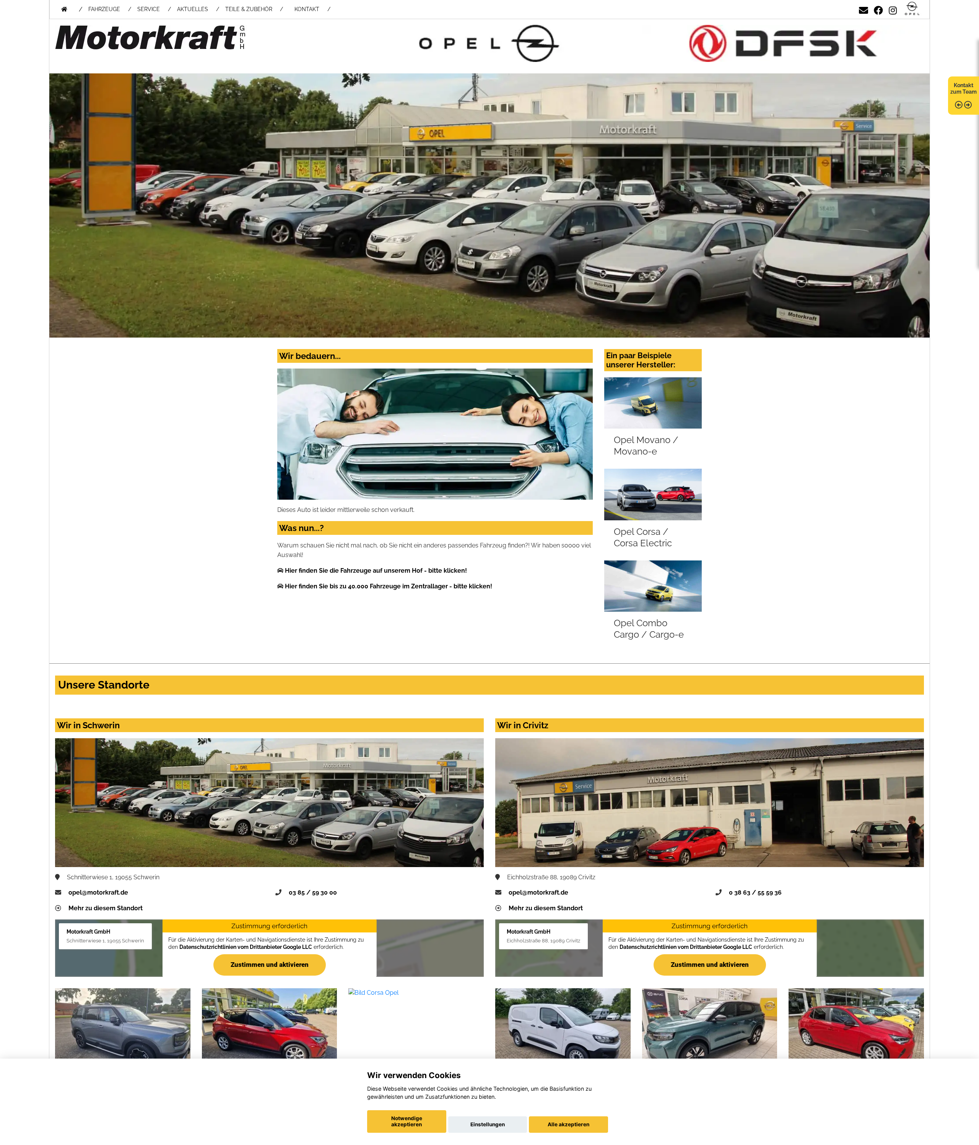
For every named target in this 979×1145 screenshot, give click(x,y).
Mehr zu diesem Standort (105, 908)
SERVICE (148, 9)
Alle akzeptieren (568, 1124)
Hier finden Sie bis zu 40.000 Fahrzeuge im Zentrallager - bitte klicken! (388, 586)
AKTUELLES (192, 9)
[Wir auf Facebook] (878, 9)
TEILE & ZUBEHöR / (254, 9)
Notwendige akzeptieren (406, 1121)
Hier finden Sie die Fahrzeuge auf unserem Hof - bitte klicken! (376, 570)
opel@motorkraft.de (98, 892)
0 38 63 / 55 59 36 (755, 892)
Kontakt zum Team (963, 88)
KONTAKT (306, 9)
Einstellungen (487, 1124)
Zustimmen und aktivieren (270, 964)
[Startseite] (912, 9)
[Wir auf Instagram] (893, 9)
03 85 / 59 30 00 (313, 892)
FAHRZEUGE (104, 9)
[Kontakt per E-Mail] (863, 9)
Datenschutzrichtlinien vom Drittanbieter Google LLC (245, 947)
